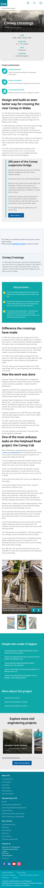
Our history (5, 785)
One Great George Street (10, 839)
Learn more (14, 215)
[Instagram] (19, 864)
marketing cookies (19, 244)
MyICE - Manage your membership (13, 816)
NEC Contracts (6, 836)
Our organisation (7, 779)
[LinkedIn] (9, 864)
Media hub (5, 878)
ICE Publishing (6, 830)
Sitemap (15, 878)
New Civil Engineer (8, 794)
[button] (40, 735)
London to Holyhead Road (11, 452)
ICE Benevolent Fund (8, 824)
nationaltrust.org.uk (11, 698)
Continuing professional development (14, 808)
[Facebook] (4, 864)
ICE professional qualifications (11, 805)
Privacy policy (21, 872)
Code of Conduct (7, 811)
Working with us (7, 791)
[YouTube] (14, 864)
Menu (41, 3)
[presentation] (17, 741)
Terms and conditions (9, 875)
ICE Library (5, 827)
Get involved (6, 788)
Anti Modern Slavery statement (29, 875)
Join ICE (4, 802)
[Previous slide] (33, 610)
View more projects (22, 763)
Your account (28, 3)
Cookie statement (7, 872)
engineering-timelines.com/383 (15, 702)
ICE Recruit (5, 833)
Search (34, 3)
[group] (11, 622)
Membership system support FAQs (13, 813)
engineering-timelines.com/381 (15, 706)
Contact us (5, 858)
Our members (6, 782)
